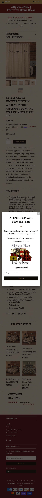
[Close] (38, 213)
